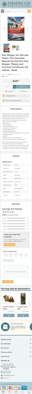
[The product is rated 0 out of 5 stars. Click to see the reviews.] (5, 74)
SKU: (3, 76)
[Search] (29, 11)
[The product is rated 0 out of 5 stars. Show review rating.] (11, 311)
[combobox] (18, 11)
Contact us (6, 378)
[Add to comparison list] (4, 303)
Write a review (17, 74)
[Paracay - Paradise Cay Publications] (16, 4)
